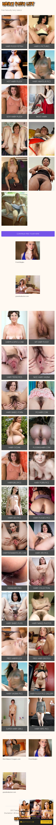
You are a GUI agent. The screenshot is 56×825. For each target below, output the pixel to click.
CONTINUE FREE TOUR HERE (28, 233)
